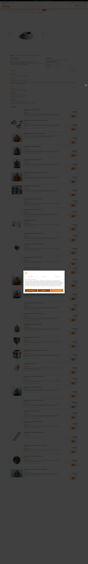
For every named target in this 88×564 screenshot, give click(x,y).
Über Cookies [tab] (57, 276)
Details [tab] (44, 276)
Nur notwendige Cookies (31, 290)
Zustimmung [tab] (30, 276)
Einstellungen (43, 290)
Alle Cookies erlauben (57, 290)
